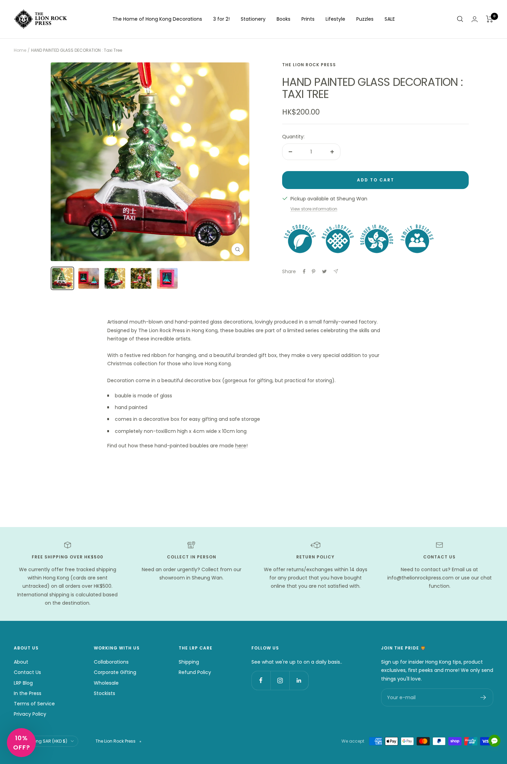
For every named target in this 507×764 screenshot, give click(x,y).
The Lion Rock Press (309, 65)
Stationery (253, 19)
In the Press (27, 693)
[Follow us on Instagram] (279, 680)
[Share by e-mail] (336, 271)
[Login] (474, 19)
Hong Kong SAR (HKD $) (42, 741)
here (240, 445)
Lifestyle (335, 19)
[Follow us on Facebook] (260, 680)
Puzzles (365, 19)
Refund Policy (195, 672)
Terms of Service (34, 703)
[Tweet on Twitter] (324, 271)
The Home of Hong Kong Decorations (157, 19)
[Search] (460, 19)
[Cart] (489, 19)
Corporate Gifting (115, 672)
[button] (21, 742)
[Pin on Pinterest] (313, 271)
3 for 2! (221, 19)
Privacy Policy (30, 714)
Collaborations (111, 661)
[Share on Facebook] (304, 271)
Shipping (189, 661)
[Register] (483, 697)
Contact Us (27, 672)
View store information (313, 209)
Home (20, 50)
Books (283, 19)
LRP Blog (23, 682)
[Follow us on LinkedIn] (298, 680)
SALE (390, 19)
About (21, 661)
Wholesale (106, 682)
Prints (308, 19)
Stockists (104, 693)
